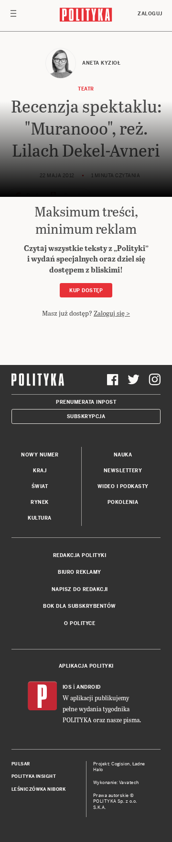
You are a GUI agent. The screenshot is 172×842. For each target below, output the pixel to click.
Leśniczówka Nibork (38, 789)
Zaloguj (150, 14)
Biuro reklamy (79, 572)
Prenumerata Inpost (86, 402)
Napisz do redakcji (80, 589)
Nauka (123, 455)
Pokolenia (123, 502)
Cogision (120, 764)
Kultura (40, 518)
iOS (67, 687)
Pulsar (20, 764)
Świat (40, 486)
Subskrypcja (86, 416)
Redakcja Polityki (80, 555)
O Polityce (79, 623)
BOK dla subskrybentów (79, 606)
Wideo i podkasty (123, 486)
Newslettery (123, 470)
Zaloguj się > (112, 313)
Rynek (40, 502)
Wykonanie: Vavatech (116, 782)
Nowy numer (39, 455)
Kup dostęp (86, 290)
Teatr (86, 89)
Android (88, 687)
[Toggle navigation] (13, 15)
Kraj (39, 470)
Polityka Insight (33, 776)
